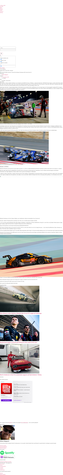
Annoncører (2, 464)
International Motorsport (8, 19)
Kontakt (3, 43)
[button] (0, 0)
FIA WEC (1, 6)
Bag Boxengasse (5, 40)
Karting (1, 12)
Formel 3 (1, 11)
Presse (1, 465)
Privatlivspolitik (3, 466)
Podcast (3, 28)
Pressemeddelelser (6, 31)
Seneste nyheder (3, 445)
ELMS (1, 10)
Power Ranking (5, 25)
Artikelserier (5, 22)
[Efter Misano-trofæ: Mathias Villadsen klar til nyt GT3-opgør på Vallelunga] (19, 311)
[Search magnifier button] (1, 53)
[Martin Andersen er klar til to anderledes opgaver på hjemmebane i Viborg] (19, 373)
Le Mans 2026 (2, 5)
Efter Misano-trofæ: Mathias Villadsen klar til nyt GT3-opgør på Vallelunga (21, 313)
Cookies (1, 467)
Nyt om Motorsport (24, 422)
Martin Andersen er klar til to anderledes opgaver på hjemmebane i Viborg (20, 375)
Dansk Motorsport (6, 16)
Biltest (3, 34)
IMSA (1, 7)
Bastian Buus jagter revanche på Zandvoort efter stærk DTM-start (18, 342)
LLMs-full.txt (2, 469)
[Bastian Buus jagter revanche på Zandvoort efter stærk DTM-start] (19, 340)
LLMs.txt (1, 468)
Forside (3, 38)
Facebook (10, 422)
